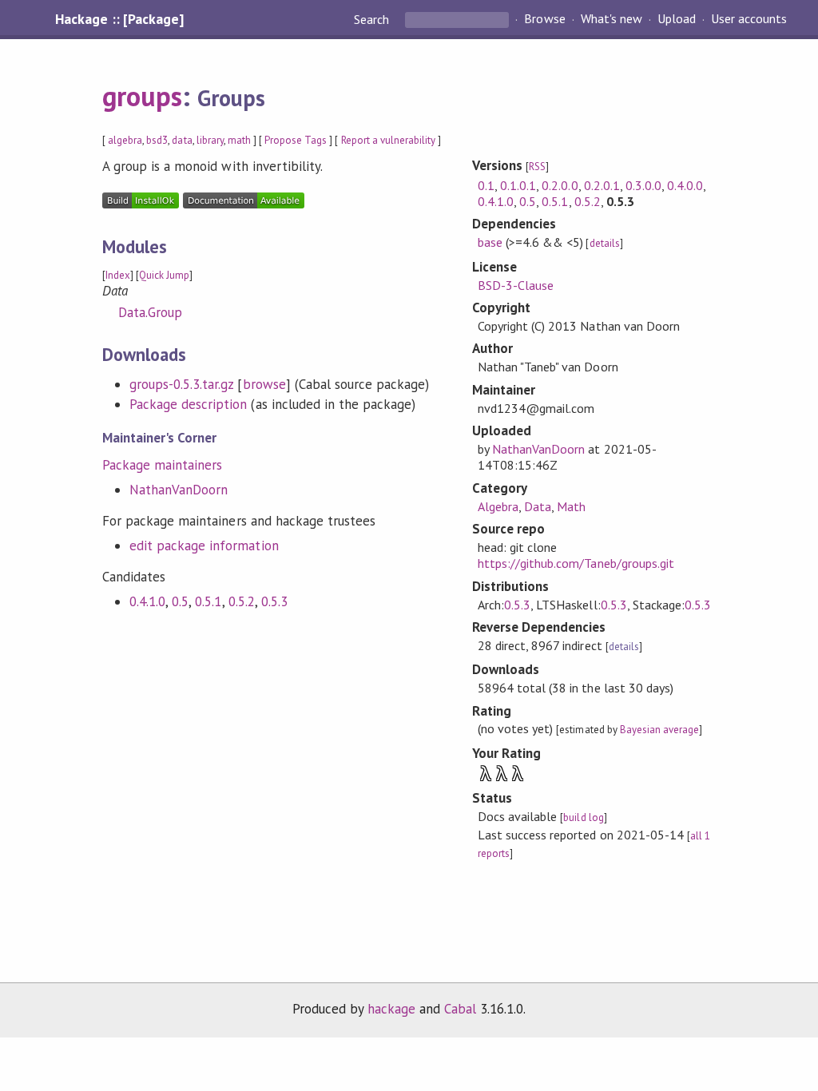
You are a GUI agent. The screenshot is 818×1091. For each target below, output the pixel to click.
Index (117, 275)
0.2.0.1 (602, 185)
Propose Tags (295, 140)
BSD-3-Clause (516, 285)
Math (571, 506)
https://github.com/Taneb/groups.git (576, 563)
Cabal (460, 1009)
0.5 (180, 601)
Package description (188, 404)
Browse (544, 19)
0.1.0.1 (518, 185)
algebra (125, 140)
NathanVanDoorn (178, 489)
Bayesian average (659, 729)
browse (264, 384)
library (210, 140)
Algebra (498, 506)
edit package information (204, 545)
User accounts (749, 19)
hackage (391, 1009)
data (182, 140)
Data (537, 506)
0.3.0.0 (643, 185)
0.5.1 (208, 601)
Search (373, 19)
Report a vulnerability (388, 140)
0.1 (486, 185)
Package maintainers (162, 465)
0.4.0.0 (685, 185)
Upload (676, 19)
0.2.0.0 (560, 185)
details (605, 243)
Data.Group (150, 312)
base (490, 242)
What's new (611, 19)
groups (142, 95)
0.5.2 (241, 601)
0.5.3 (274, 601)
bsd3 (157, 140)
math (239, 140)
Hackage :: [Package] (119, 19)
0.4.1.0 (147, 601)
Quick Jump (164, 275)
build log (583, 817)
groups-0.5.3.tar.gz (181, 384)
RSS (537, 166)
